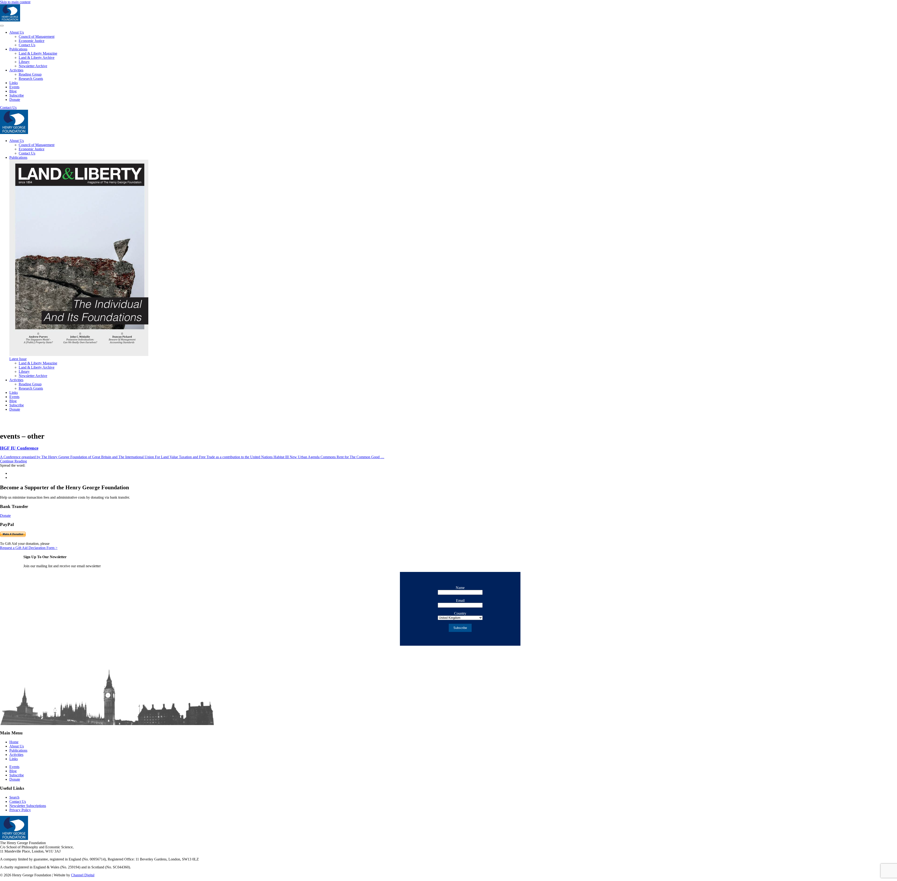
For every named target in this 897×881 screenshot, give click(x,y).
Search (14, 797)
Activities (16, 70)
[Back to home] (10, 20)
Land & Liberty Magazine (38, 53)
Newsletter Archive (33, 66)
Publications (18, 49)
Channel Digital (82, 875)
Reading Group (30, 74)
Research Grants (31, 79)
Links (13, 83)
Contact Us (27, 45)
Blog (13, 91)
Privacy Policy (20, 810)
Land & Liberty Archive (36, 58)
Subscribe (16, 95)
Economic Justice (31, 41)
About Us (16, 32)
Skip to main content (15, 2)
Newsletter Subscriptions (27, 806)
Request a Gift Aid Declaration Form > (28, 548)
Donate (14, 100)
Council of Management (36, 37)
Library (24, 62)
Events (14, 87)
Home (13, 742)
